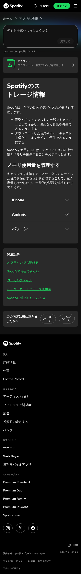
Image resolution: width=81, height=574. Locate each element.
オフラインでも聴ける (23, 262)
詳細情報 (9, 362)
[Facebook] (33, 528)
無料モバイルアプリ (17, 464)
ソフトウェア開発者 (17, 405)
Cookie (31, 560)
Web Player (11, 456)
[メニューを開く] (75, 6)
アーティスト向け (15, 396)
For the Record (13, 379)
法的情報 (7, 553)
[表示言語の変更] (35, 6)
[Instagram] (8, 528)
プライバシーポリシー (14, 560)
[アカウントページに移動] (72, 65)
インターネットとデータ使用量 (29, 289)
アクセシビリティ (11, 568)
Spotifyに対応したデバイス (26, 298)
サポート (9, 448)
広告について (44, 560)
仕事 (6, 370)
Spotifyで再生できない (23, 271)
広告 (6, 413)
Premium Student (15, 507)
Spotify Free (11, 515)
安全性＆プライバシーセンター (30, 553)
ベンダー (9, 430)
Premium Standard (16, 482)
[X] (20, 528)
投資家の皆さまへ (15, 422)
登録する (45, 6)
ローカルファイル (19, 280)
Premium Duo (12, 490)
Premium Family (14, 498)
